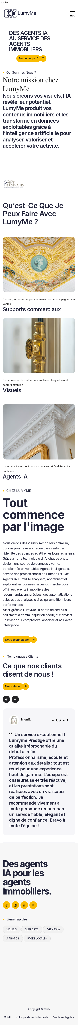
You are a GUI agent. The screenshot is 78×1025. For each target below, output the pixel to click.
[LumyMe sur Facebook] (6, 905)
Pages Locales (37, 938)
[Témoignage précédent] (6, 699)
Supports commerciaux (32, 309)
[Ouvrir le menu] (72, 13)
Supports (31, 929)
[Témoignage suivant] (15, 699)
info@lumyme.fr (13, 967)
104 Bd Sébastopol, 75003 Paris (24, 980)
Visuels (12, 390)
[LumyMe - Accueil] (20, 13)
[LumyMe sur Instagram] (15, 905)
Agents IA (15, 476)
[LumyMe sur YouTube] (33, 905)
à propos (13, 938)
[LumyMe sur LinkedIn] (24, 905)
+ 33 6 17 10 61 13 (14, 974)
